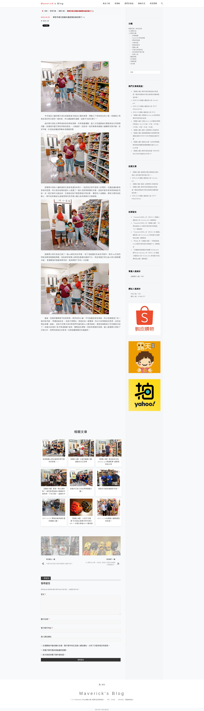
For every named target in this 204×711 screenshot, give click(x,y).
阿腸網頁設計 (129, 699)
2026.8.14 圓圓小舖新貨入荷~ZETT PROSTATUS (144, 197)
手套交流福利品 (137, 49)
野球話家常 (136, 45)
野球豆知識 (136, 40)
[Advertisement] (81, 44)
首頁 (46, 11)
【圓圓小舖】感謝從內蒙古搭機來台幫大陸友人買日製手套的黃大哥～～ (145, 173)
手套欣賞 (135, 42)
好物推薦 (135, 35)
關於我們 (98, 709)
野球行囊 (53, 11)
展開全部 (132, 28)
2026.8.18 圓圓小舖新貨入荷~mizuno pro (144, 179)
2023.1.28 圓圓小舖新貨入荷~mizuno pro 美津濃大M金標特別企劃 (146, 235)
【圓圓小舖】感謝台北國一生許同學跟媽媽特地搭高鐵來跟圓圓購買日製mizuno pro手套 (146, 145)
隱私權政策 (105, 709)
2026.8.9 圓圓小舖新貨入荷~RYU (144, 112)
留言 (43, 594)
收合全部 (139, 28)
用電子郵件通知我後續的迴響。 (55, 650)
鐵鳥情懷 (133, 56)
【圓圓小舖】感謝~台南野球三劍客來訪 (146, 130)
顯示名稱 (45, 619)
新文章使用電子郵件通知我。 (54, 655)
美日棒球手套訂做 (138, 52)
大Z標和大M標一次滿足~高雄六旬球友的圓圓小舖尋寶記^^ (100, 563)
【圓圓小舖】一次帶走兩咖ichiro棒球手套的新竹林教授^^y (146, 226)
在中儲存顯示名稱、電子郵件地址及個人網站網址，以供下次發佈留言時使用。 (76, 645)
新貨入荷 (135, 54)
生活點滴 (133, 59)
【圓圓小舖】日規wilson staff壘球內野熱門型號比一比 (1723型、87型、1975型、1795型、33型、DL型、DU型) (146, 124)
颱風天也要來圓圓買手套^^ (108, 489)
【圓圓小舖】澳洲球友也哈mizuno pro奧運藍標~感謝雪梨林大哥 (108, 461)
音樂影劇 (133, 61)
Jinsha (113, 699)
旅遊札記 (133, 31)
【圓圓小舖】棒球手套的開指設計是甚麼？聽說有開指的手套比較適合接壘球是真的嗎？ (146, 94)
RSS (103, 684)
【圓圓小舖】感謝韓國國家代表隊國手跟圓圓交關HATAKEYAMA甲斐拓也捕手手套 (146, 136)
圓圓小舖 (62, 11)
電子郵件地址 (47, 628)
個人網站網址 (46, 637)
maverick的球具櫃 (138, 38)
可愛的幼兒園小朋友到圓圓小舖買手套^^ (59, 563)
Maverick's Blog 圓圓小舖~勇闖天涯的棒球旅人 (89, 699)
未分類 (132, 63)
